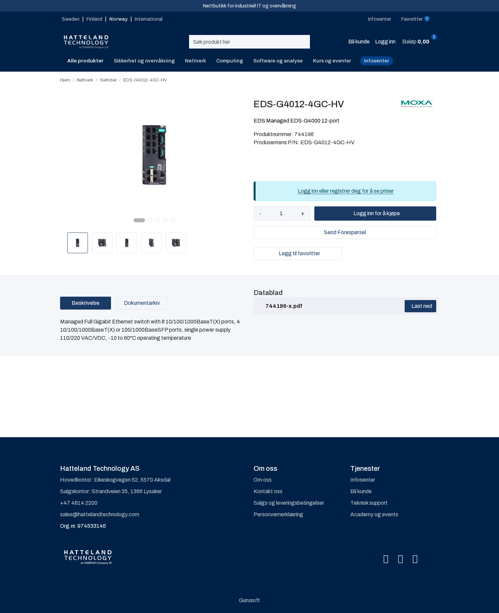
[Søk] (307, 42)
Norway (119, 19)
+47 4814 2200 (78, 503)
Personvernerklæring (278, 514)
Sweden (71, 19)
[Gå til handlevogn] (434, 42)
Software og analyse (278, 60)
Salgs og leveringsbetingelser (289, 503)
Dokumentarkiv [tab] (142, 303)
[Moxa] (417, 104)
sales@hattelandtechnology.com (99, 514)
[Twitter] (386, 560)
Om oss (263, 480)
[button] (139, 220)
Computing (229, 60)
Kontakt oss (268, 491)
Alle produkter (84, 60)
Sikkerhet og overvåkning (144, 60)
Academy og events (374, 514)
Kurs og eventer (332, 60)
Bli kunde (361, 491)
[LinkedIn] (400, 560)
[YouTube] (415, 560)
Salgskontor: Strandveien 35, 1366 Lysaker (111, 491)
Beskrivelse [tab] (85, 303)
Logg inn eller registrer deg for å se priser (346, 191)
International (149, 19)
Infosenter (376, 60)
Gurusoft (249, 600)
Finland (95, 19)
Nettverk (195, 60)
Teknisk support (369, 503)
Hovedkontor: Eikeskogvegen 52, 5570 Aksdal (115, 480)
